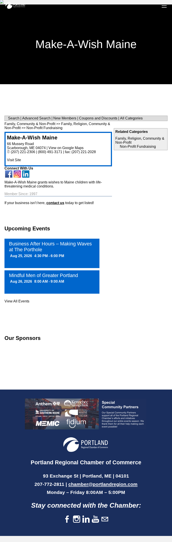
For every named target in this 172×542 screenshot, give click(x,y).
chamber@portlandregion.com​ (103, 484)
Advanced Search (36, 118)
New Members (64, 118)
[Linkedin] (86, 519)
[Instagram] (76, 519)
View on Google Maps (66, 148)
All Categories (131, 118)
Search (13, 118)
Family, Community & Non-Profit (29, 124)
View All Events (16, 301)
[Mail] (104, 519)
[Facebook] (67, 519)
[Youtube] (95, 519)
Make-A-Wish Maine (32, 137)
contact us (55, 203)
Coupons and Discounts (98, 118)
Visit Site (14, 160)
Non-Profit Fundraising (138, 146)
